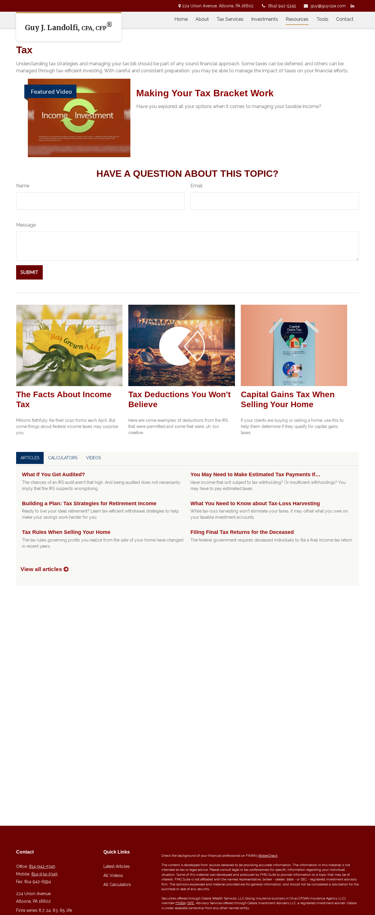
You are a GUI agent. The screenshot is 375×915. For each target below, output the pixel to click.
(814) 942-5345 (282, 6)
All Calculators (117, 884)
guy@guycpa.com (328, 6)
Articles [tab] (30, 457)
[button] (181, 19)
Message (26, 225)
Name (22, 186)
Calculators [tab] (62, 457)
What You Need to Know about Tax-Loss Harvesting (255, 503)
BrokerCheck (267, 856)
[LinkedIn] (352, 6)
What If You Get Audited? (53, 474)
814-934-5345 (44, 874)
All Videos (113, 875)
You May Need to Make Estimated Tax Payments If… (255, 474)
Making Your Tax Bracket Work (205, 93)
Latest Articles (116, 866)
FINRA (180, 903)
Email (196, 186)
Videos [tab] (93, 457)
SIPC (190, 903)
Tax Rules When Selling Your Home (66, 532)
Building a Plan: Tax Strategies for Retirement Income (89, 503)
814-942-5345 (42, 866)
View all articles (42, 569)
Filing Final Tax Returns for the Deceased (242, 532)
